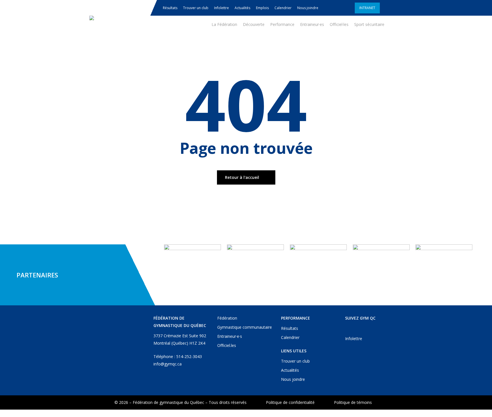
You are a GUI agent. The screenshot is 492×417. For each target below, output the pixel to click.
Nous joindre (293, 379)
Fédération (227, 318)
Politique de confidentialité (290, 402)
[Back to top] (246, 413)
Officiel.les (226, 345)
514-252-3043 (189, 356)
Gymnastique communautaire (244, 327)
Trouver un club (295, 361)
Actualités (290, 370)
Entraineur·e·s (229, 336)
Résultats (289, 328)
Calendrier (290, 337)
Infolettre (353, 338)
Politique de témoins (353, 402)
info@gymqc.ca (167, 364)
